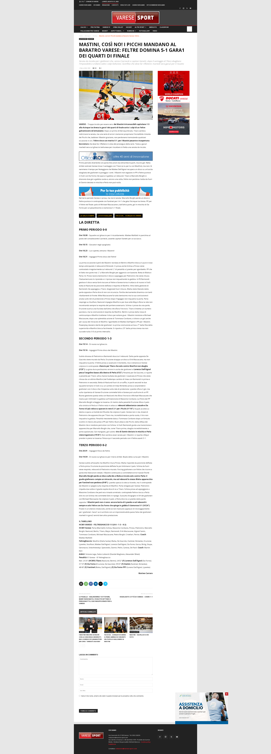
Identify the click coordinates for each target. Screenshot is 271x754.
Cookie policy (145, 742)
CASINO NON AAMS (85, 5)
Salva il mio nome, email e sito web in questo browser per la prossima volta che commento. (112, 696)
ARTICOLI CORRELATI (88, 612)
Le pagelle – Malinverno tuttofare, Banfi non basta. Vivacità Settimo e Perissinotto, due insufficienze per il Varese (95, 600)
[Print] (81, 584)
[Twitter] (187, 8)
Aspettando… (116, 31)
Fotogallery (144, 31)
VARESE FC (106, 27)
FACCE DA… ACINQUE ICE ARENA (128, 216)
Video (155, 31)
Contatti (115, 5)
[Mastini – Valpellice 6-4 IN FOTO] (141, 625)
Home (81, 36)
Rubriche (130, 31)
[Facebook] (180, 8)
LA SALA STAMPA (87, 216)
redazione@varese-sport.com (126, 749)
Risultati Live (125, 5)
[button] (189, 29)
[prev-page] (80, 645)
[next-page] (83, 645)
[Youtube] (190, 8)
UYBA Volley (118, 27)
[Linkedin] (96, 584)
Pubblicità (112, 744)
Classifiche (164, 27)
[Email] (100, 584)
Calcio (83, 27)
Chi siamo (96, 5)
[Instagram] (183, 8)
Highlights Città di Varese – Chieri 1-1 (136, 597)
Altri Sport (139, 27)
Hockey (129, 27)
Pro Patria (95, 27)
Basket (105, 31)
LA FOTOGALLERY (105, 216)
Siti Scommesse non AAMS (156, 5)
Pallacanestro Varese (89, 31)
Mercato (153, 27)
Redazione (106, 5)
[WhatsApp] (86, 584)
